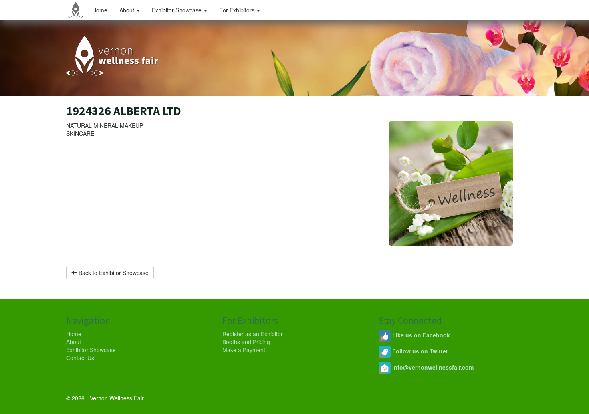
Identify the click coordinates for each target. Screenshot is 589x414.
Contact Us (80, 358)
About (127, 10)
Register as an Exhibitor (252, 334)
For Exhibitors (237, 10)
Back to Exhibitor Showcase (113, 273)
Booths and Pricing (246, 342)
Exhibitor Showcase (177, 10)
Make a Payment (243, 350)
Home (99, 10)
